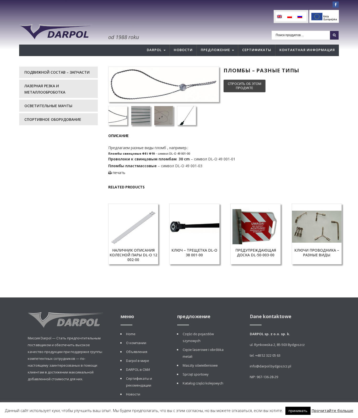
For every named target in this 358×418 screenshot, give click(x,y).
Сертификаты (256, 49)
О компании (136, 342)
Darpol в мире (137, 360)
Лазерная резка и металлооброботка (44, 89)
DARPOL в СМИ (138, 369)
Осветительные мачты (48, 105)
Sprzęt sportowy (196, 374)
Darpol (154, 49)
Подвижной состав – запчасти (57, 72)
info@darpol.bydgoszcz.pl (270, 366)
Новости (183, 49)
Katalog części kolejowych (203, 383)
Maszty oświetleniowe (200, 365)
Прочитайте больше (332, 410)
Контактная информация (307, 49)
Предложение (215, 49)
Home (130, 334)
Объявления (136, 351)
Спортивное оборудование (52, 119)
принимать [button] (298, 410)
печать (118, 172)
